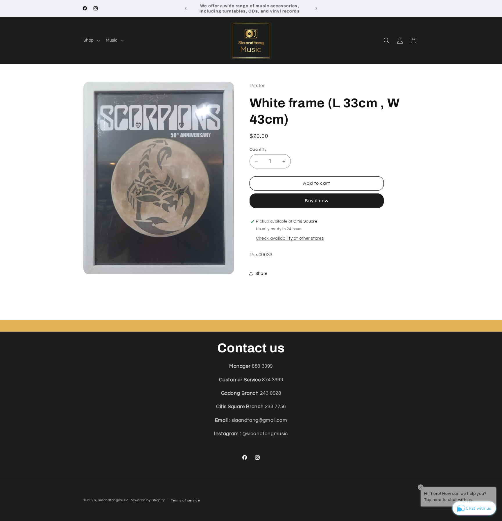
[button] (91, 40)
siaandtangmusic (113, 500)
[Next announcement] (316, 8)
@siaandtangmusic (265, 433)
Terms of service (185, 500)
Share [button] (261, 273)
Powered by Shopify (147, 500)
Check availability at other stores (290, 238)
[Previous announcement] (185, 8)
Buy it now (317, 200)
